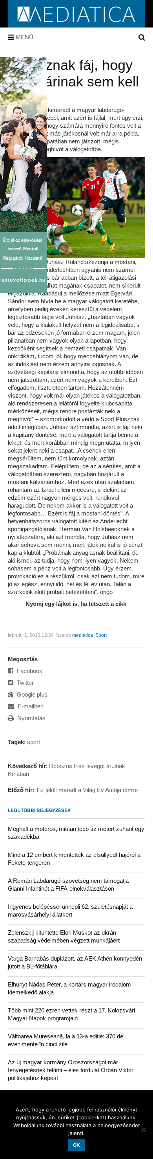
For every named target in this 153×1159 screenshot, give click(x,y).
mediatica (82, 635)
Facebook (28, 671)
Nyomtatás (31, 718)
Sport (101, 635)
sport (33, 742)
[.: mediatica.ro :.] (76, 25)
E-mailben (30, 706)
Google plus (31, 694)
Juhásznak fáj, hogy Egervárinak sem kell (73, 73)
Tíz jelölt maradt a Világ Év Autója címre (87, 790)
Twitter (24, 682)
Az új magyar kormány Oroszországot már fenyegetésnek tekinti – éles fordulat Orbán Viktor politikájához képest (70, 1070)
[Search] (141, 37)
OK (76, 1145)
